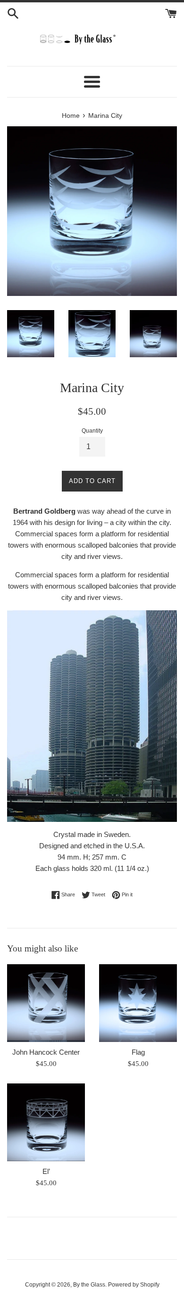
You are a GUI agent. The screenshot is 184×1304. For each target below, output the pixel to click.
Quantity (92, 430)
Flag (138, 1052)
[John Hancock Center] (46, 1003)
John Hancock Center (46, 1052)
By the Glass (89, 1284)
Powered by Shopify (133, 1284)
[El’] (46, 1122)
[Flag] (138, 1003)
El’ (46, 1171)
